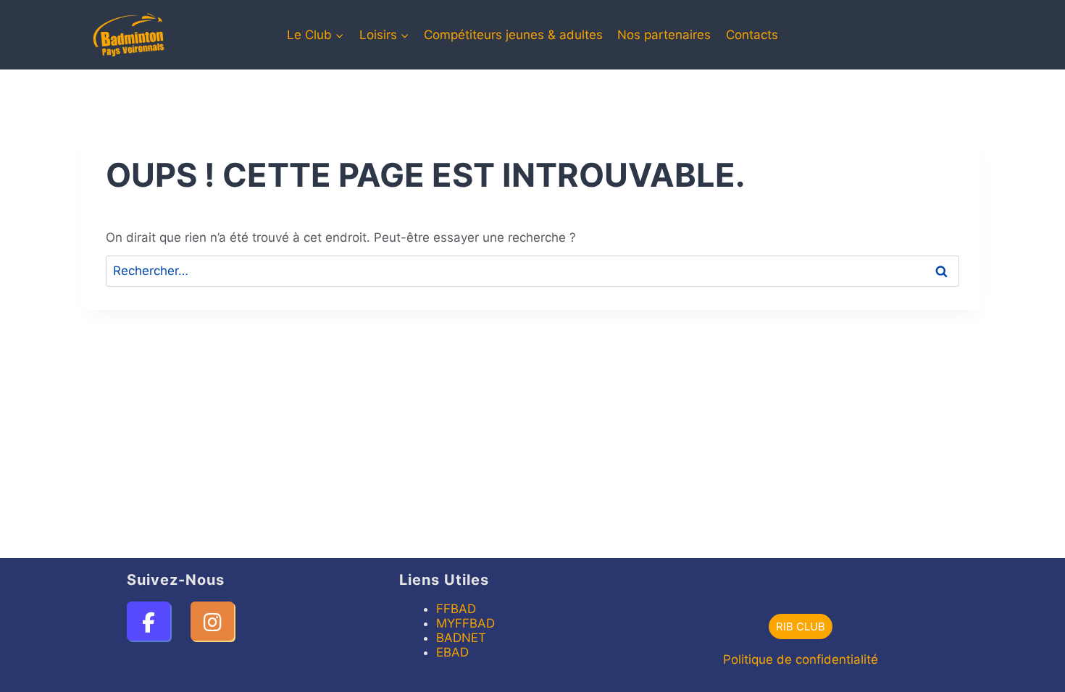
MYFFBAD (465, 623)
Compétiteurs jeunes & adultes (513, 35)
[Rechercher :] (532, 270)
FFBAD (456, 609)
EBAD (452, 652)
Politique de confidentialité (800, 659)
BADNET (461, 637)
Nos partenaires (664, 35)
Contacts (752, 35)
